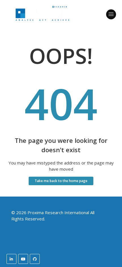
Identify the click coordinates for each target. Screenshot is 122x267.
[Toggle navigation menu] (111, 14)
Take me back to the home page (61, 180)
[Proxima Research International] (42, 26)
